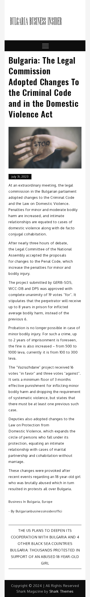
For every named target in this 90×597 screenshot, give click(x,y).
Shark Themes (61, 591)
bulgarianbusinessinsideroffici (39, 511)
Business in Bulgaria (24, 501)
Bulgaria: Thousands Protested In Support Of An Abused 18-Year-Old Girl (45, 556)
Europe (47, 501)
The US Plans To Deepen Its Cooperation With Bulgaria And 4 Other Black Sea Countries (45, 537)
